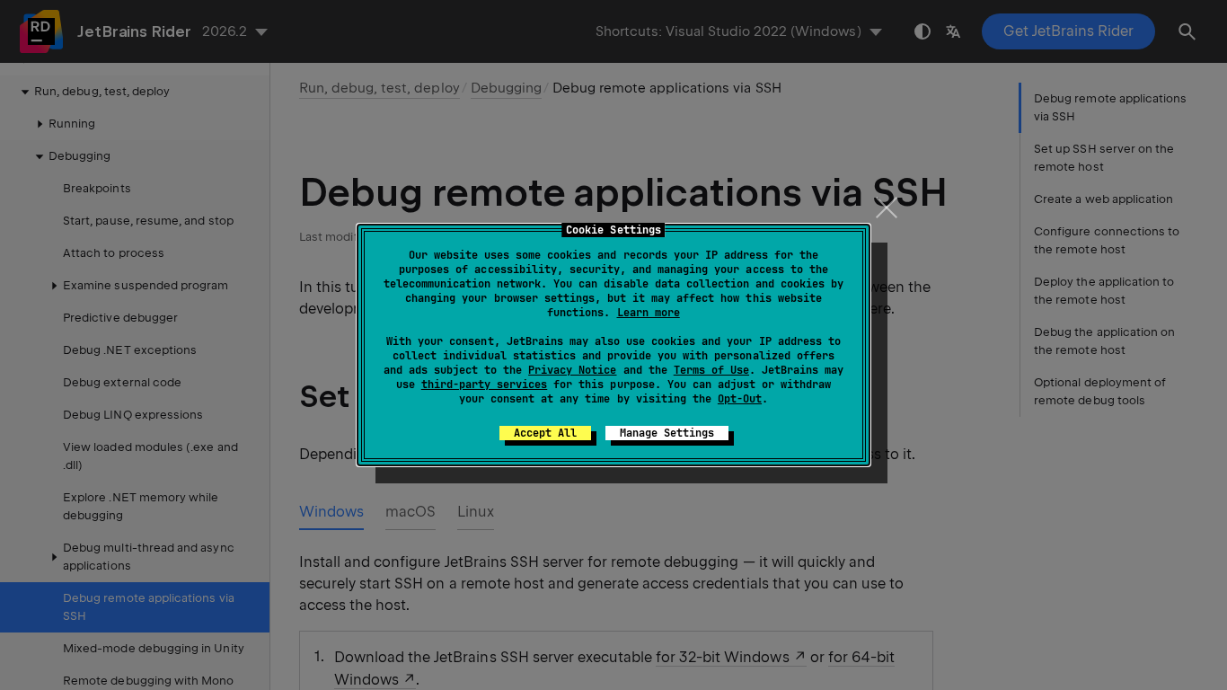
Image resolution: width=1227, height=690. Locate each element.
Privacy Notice (572, 370)
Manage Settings (667, 433)
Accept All (545, 433)
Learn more (648, 312)
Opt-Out (740, 399)
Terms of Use (711, 370)
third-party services (484, 384)
